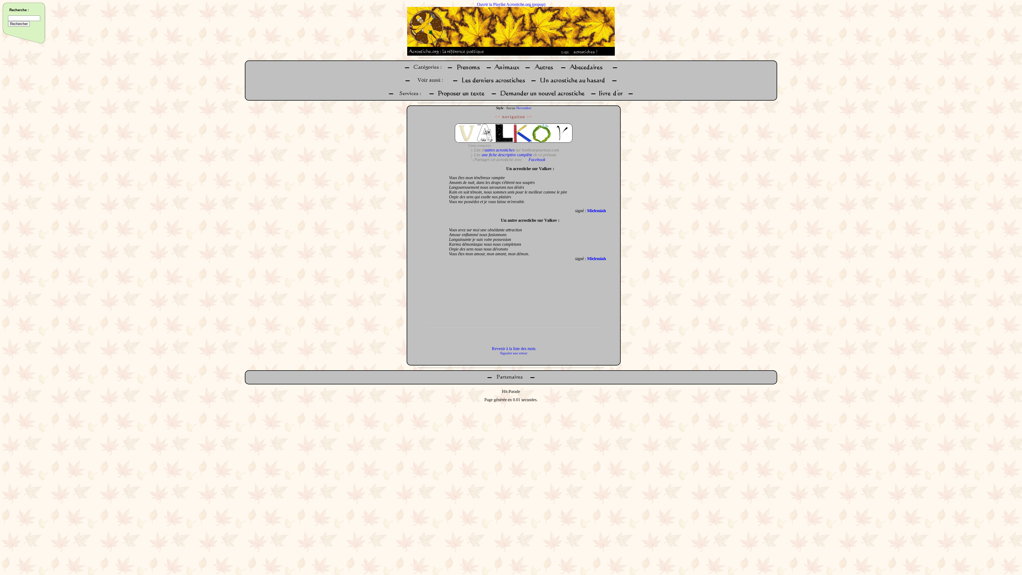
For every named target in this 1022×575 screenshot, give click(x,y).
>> (530, 116)
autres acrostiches (499, 150)
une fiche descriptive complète (507, 155)
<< (498, 116)
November (523, 108)
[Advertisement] (427, 243)
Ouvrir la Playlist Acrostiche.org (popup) (511, 4)
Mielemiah (596, 210)
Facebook (537, 159)
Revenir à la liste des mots (513, 348)
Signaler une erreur (513, 353)
